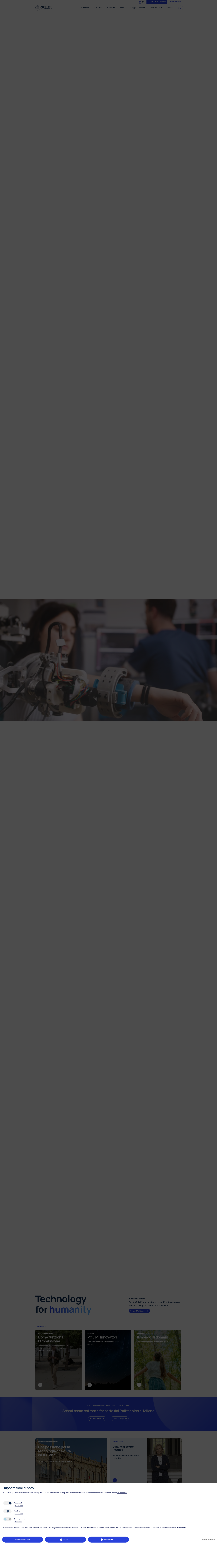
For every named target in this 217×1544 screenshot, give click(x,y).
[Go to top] (214, 1541)
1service (18, 1522)
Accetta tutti (108, 1539)
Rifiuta (65, 1539)
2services (18, 1506)
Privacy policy (122, 1493)
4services (18, 1514)
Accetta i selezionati (22, 1539)
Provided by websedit (208, 1539)
